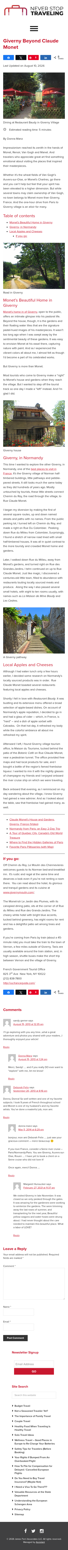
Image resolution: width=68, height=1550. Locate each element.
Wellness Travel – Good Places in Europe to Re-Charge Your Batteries (35, 1442)
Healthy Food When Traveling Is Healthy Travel (32, 1428)
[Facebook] (25, 1531)
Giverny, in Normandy (22, 227)
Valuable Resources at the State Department (33, 1493)
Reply (6, 1047)
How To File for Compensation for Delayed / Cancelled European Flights (33, 1470)
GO (34, 1371)
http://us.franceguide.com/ (19, 983)
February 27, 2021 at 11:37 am (39, 1187)
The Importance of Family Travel (33, 1416)
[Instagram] (42, 1531)
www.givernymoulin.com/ (18, 892)
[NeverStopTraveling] (34, 18)
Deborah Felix (21, 1087)
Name (7, 1306)
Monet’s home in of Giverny (20, 312)
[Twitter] (33, 1531)
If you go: (21, 236)
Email (7, 1321)
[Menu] (34, 28)
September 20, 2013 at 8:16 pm (30, 1091)
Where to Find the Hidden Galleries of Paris (36, 842)
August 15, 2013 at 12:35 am (28, 1024)
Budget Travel (22, 1406)
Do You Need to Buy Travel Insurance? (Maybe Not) (30, 1480)
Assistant (40, 1542)
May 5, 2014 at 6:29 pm (31, 1129)
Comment (9, 1266)
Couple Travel (22, 1421)
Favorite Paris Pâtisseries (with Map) (31, 847)
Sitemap (19, 1514)
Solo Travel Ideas (24, 1435)
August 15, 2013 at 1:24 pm (32, 1059)
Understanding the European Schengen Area (31, 1502)
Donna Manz (25, 1055)
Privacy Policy (22, 1509)
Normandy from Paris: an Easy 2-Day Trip (34, 828)
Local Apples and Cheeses (25, 231)
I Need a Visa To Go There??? (31, 1487)
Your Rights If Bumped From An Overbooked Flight (32, 1459)
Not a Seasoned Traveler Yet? (31, 1411)
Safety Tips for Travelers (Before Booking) (33, 1450)
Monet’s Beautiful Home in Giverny (31, 222)
